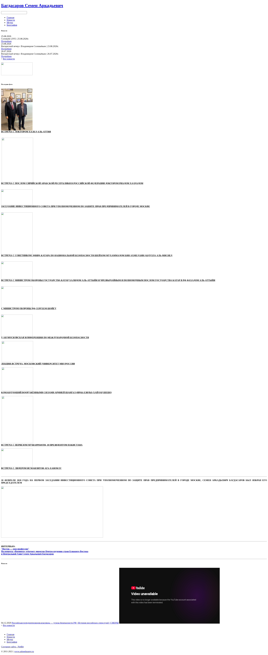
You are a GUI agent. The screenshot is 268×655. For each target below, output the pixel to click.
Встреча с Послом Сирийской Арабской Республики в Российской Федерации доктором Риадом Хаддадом (72, 183)
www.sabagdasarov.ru (24, 651)
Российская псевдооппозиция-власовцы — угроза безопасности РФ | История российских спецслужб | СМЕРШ (65, 623)
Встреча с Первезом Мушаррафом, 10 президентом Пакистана (41, 445)
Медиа (10, 22)
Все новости (9, 59)
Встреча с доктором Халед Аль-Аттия (26, 131)
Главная (10, 17)
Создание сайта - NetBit (12, 647)
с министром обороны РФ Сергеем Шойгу (28, 308)
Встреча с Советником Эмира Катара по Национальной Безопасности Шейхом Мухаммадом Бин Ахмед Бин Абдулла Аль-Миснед (86, 255)
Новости (11, 20)
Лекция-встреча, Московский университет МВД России (38, 364)
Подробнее (6, 41)
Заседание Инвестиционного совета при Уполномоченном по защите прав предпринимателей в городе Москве (75, 206)
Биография (12, 25)
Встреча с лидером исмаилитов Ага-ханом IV (31, 468)
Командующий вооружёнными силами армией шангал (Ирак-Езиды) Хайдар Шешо (56, 392)
